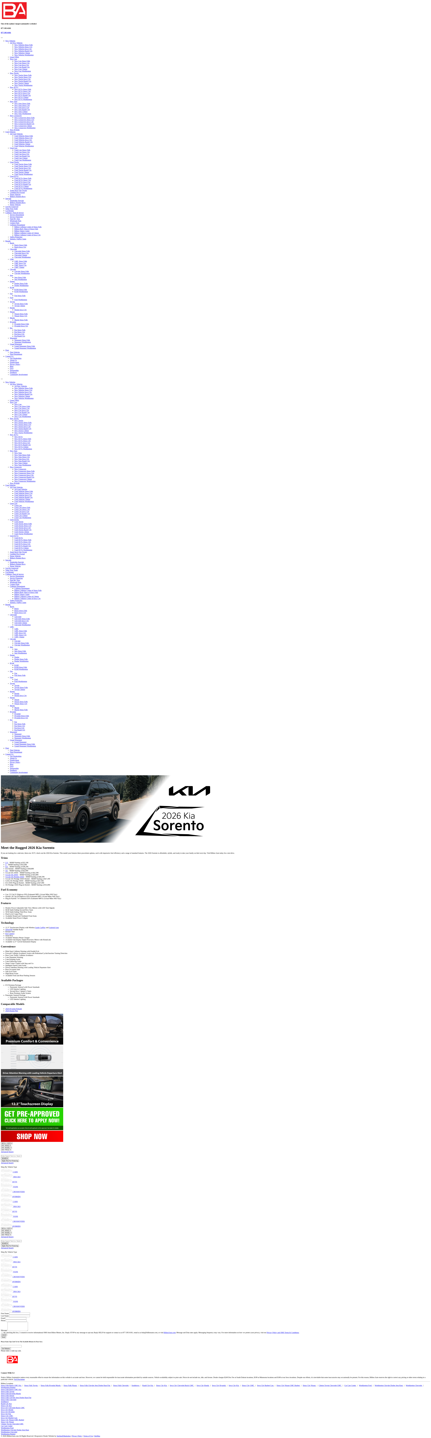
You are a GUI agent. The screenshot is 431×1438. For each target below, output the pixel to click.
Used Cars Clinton (20, 158)
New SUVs (14, 87)
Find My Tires (15, 219)
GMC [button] (12, 627)
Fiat (11, 294)
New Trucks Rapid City (22, 81)
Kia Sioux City (19, 332)
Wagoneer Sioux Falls (22, 340)
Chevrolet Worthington (22, 257)
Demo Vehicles (15, 194)
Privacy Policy (15, 364)
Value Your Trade (11, 209)
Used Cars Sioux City (22, 152)
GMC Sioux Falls (20, 261)
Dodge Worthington (21, 285)
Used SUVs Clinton (21, 186)
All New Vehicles (16, 43)
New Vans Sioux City (22, 106)
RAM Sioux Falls (20, 290)
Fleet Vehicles (15, 352)
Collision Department (17, 225)
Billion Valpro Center (22, 231)
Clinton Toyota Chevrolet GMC (330, 1385)
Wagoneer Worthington (22, 342)
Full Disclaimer (19, 1379)
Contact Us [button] (9, 356)
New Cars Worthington (22, 71)
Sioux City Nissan (309, 1385)
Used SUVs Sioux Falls (22, 178)
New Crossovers (16, 116)
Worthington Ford (365, 1385)
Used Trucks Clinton (21, 172)
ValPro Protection (16, 237)
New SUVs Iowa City (22, 93)
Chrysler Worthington (22, 273)
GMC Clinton (19, 267)
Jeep (11, 275)
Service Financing (16, 217)
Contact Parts (14, 223)
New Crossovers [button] (16, 467)
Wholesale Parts (15, 221)
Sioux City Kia (161, 1385)
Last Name (5, 1316)
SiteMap (97, 1436)
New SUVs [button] (14, 435)
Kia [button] (11, 720)
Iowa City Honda (203, 1385)
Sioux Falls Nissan (70, 1385)
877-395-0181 (6, 33)
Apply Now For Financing (10, 1161)
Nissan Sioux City (20, 316)
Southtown (136, 1385)
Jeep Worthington (20, 279)
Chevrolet (13, 249)
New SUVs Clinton (21, 97)
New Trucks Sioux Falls (23, 75)
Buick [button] (12, 607)
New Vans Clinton (20, 112)
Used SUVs (14, 176)
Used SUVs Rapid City (22, 184)
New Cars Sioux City (22, 63)
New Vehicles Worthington (24, 55)
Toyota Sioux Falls (21, 304)
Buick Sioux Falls (20, 245)
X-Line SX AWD (11, 875)
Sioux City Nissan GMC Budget (288, 1385)
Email (3, 1318)
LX (6, 863)
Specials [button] (8, 199)
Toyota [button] (12, 683)
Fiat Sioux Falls (19, 296)
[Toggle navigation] (2, 37)
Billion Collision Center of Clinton (26, 233)
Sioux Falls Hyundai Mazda (51, 1385)
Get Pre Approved (11, 207)
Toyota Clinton (19, 306)
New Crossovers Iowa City (24, 122)
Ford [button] (11, 677)
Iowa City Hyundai (219, 1385)
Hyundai (13, 322)
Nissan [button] (12, 698)
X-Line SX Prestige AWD (14, 877)
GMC (12, 259)
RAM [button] (12, 663)
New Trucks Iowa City (22, 79)
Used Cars (13, 148)
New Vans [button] (13, 451)
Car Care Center (350, 1385)
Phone (3, 1320)
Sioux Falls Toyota (31, 1385)
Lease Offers (14, 57)
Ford (11, 298)
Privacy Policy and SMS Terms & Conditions (283, 1333)
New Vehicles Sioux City (23, 47)
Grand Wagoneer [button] (16, 740)
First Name (5, 1313)
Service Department (17, 215)
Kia (11, 328)
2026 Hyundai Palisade (13, 1009)
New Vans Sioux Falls (22, 103)
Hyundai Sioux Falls (21, 324)
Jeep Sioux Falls (20, 277)
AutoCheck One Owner (18, 190)
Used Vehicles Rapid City (23, 142)
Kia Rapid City (19, 336)
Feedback (13, 372)
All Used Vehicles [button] (16, 487)
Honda (12, 308)
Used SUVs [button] (14, 536)
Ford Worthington (20, 300)
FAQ (11, 368)
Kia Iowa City (19, 334)
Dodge (12, 281)
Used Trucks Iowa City (22, 168)
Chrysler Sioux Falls (21, 271)
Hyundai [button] (13, 712)
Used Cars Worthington (22, 160)
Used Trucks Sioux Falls (23, 164)
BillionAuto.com (170, 1333)
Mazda (12, 318)
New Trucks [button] (14, 418)
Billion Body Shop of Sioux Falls (26, 229)
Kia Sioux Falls (19, 330)
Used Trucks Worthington (23, 174)
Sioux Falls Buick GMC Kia (11, 1385)
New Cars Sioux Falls (22, 61)
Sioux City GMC (248, 1385)
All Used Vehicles (16, 134)
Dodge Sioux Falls (21, 283)
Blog (11, 366)
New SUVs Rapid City (22, 95)
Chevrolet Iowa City (21, 253)
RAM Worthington (21, 292)
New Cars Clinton (20, 69)
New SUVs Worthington (23, 99)
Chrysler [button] (13, 639)
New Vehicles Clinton (22, 53)
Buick (12, 243)
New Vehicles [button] (10, 41)
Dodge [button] (12, 655)
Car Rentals (9, 211)
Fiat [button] (11, 671)
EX (6, 867)
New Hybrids (15, 130)
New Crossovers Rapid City (24, 124)
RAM (12, 287)
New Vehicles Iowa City (23, 49)
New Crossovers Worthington (24, 128)
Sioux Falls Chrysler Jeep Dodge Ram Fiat (95, 1385)
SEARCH (5, 1158)
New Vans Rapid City (22, 110)
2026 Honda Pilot (11, 1011)
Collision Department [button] (17, 586)
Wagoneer (13, 338)
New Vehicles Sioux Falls (23, 45)
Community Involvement (19, 374)
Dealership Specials (17, 201)
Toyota (12, 302)
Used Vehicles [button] (10, 132)
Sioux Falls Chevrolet (121, 1385)
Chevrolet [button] (13, 615)
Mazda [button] (12, 706)
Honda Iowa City (20, 310)
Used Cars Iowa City (21, 154)
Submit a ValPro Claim (18, 239)
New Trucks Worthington (23, 85)
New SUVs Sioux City (22, 91)
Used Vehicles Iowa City (23, 140)
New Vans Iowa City (21, 108)
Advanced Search (7, 1152)
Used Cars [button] (13, 503)
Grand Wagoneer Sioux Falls (24, 346)
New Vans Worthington (22, 114)
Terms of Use (88, 1436)
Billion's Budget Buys (17, 197)
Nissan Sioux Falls (21, 314)
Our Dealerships (15, 358)
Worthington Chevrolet (414, 1385)
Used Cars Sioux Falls (22, 150)
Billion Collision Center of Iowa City (27, 235)
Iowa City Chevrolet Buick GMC (182, 1385)
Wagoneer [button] (13, 732)
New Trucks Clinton (21, 83)
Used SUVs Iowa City (22, 182)
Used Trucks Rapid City (23, 170)
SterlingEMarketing (64, 1436)
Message (4, 1330)
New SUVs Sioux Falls (22, 89)
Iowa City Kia (234, 1385)
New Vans (13, 101)
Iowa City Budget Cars (265, 1385)
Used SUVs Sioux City (22, 180)
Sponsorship (14, 370)
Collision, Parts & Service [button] (14, 213)
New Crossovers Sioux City (24, 120)
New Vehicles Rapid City (23, 51)
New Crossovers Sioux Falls (24, 118)
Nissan (12, 312)
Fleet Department (16, 354)
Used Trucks (14, 162)
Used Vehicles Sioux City (23, 138)
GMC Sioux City (20, 265)
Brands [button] (7, 241)
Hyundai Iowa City (21, 326)
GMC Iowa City (20, 263)
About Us (13, 360)
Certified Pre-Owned (17, 192)
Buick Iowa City (20, 247)
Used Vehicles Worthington (24, 146)
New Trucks (14, 73)
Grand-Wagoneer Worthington (25, 348)
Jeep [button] (11, 647)
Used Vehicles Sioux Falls (23, 136)
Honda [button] (12, 691)
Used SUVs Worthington (23, 188)
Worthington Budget (8, 1387)
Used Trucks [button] (14, 520)
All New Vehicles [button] (16, 384)
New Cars (13, 59)
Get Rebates (6, 1348)
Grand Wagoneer (16, 344)
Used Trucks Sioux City (22, 166)
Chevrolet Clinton (20, 255)
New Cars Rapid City (22, 67)
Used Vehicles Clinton (22, 144)
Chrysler (13, 269)
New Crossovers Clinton (23, 126)
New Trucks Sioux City (22, 77)
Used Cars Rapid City (22, 156)
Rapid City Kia (148, 1385)
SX (6, 871)
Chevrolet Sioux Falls (22, 251)
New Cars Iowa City (21, 65)
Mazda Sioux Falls (21, 320)
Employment (14, 362)
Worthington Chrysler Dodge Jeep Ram (389, 1385)
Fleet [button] (7, 350)
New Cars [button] (13, 402)
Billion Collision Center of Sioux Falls (28, 227)
